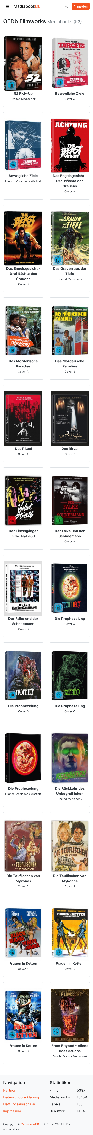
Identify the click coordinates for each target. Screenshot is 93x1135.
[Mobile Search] (66, 6)
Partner (9, 1090)
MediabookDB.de (32, 1124)
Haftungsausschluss (19, 1104)
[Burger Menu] (7, 6)
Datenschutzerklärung (21, 1097)
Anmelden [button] (81, 6)
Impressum (12, 1111)
